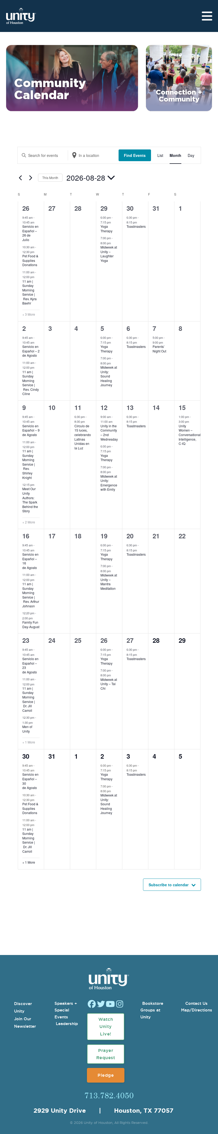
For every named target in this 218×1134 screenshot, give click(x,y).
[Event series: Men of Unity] (35, 722)
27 (130, 640)
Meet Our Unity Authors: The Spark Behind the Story (30, 499)
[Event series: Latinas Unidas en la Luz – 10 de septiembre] (87, 421)
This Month (50, 177)
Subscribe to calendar (168, 884)
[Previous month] (20, 177)
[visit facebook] (92, 1004)
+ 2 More (28, 522)
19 (103, 535)
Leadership (67, 1023)
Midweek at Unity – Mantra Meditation (108, 582)
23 (25, 640)
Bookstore (152, 1003)
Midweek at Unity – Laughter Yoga (108, 254)
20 (130, 535)
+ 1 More (28, 742)
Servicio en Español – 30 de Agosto (33, 781)
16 (25, 535)
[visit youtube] (110, 1004)
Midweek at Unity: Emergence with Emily (108, 483)
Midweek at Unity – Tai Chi (108, 683)
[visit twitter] (101, 1004)
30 (130, 208)
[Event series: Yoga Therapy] (113, 222)
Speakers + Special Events (65, 1010)
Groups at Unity (150, 1013)
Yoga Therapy (106, 228)
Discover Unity (23, 1007)
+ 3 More (28, 314)
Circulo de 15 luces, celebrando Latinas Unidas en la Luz (82, 437)
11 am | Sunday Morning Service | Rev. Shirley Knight (28, 464)
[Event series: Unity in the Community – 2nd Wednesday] (115, 421)
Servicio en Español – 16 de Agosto (33, 561)
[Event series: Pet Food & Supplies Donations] (37, 252)
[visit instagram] (119, 1004)
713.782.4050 (109, 1095)
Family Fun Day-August (30, 624)
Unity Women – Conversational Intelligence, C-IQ (190, 435)
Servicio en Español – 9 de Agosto (33, 430)
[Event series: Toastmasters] (139, 222)
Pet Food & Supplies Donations (30, 260)
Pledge (106, 1075)
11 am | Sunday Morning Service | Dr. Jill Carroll (28, 699)
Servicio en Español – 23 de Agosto (33, 665)
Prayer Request (105, 1054)
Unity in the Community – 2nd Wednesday (109, 432)
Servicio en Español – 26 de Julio (30, 233)
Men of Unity (27, 728)
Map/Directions (196, 1010)
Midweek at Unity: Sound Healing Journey (108, 376)
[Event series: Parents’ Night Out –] (165, 342)
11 (77, 407)
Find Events (135, 155)
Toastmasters (136, 226)
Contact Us (196, 1003)
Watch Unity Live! (105, 1026)
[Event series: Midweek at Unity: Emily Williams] (113, 472)
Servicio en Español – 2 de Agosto (33, 350)
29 (103, 208)
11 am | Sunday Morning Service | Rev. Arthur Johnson (30, 595)
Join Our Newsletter (25, 1023)
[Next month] (31, 177)
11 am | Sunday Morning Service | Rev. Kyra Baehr (29, 292)
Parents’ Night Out (159, 348)
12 (103, 407)
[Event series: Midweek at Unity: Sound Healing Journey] (113, 363)
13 (130, 407)
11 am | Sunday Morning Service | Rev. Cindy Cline (30, 382)
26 (25, 208)
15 (182, 407)
